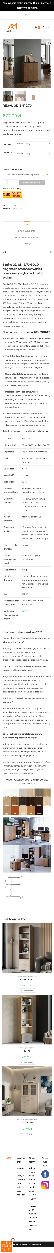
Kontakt (21, 1195)
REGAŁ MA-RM (27, 1123)
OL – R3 (27, 1051)
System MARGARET (30, 976)
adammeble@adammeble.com (33, 1221)
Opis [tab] (27, 225)
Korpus (8, 152)
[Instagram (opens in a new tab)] (29, 15)
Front (7, 144)
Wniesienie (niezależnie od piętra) (27, 175)
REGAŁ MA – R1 (27, 979)
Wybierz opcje (27, 990)
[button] (48, 43)
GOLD (13, 208)
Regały (19, 208)
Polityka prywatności (21, 1180)
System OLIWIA (29, 1048)
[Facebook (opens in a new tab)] (26, 15)
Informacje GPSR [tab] (27, 231)
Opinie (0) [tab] (27, 244)
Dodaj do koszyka (31, 182)
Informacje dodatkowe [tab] (27, 237)
